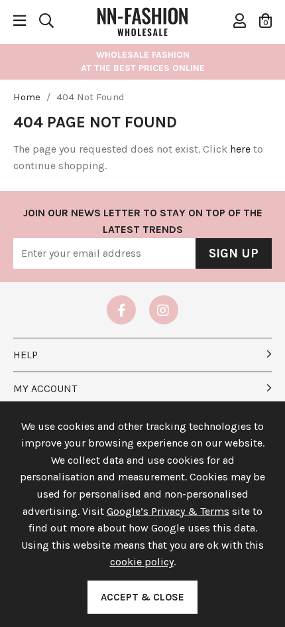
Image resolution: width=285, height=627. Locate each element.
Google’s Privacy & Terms (168, 511)
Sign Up (233, 253)
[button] (265, 20)
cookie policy (142, 561)
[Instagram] (163, 309)
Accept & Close (142, 597)
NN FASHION (142, 20)
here (240, 149)
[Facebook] (121, 309)
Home (26, 97)
